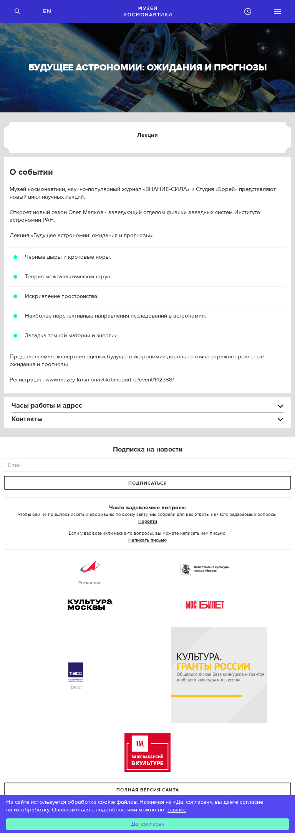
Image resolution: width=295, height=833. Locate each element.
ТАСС (75, 687)
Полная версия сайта (147, 790)
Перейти (147, 521)
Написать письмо (147, 540)
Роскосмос (89, 583)
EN (47, 11)
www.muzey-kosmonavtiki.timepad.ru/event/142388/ (109, 379)
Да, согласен (147, 824)
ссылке (176, 809)
